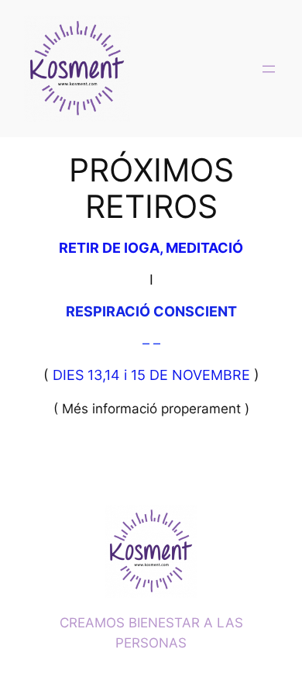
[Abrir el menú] (268, 69)
